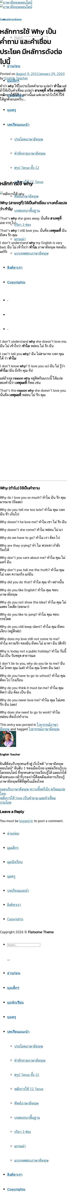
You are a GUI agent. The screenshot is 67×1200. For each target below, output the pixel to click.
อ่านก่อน (13, 66)
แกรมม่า (20, 239)
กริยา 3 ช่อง (22, 224)
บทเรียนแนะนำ (18, 890)
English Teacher (16, 78)
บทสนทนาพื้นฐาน (27, 210)
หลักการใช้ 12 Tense (28, 1088)
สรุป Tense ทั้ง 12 (26, 1074)
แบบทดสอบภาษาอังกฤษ (31, 253)
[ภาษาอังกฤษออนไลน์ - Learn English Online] (16, 4)
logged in (26, 820)
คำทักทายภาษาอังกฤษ (29, 1060)
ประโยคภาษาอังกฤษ (28, 1046)
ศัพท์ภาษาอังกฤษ (26, 196)
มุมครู (11, 876)
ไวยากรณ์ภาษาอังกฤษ (11, 19)
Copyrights (15, 919)
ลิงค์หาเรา (14, 904)
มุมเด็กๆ (13, 81)
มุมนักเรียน (15, 861)
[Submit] (8, 960)
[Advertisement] (33, 138)
